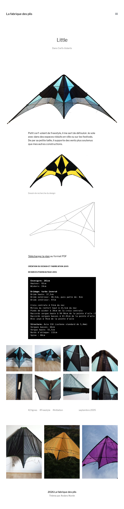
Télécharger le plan (39, 256)
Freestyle (45, 410)
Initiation (58, 410)
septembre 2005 (87, 410)
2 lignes (33, 410)
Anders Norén (68, 495)
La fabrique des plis (19, 14)
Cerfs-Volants (65, 48)
